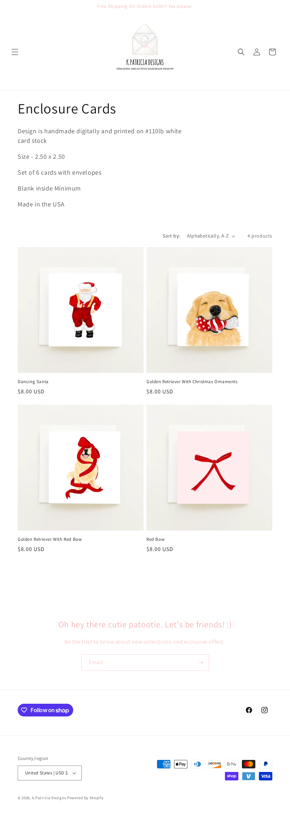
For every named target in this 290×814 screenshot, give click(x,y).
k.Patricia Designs (49, 797)
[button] (15, 52)
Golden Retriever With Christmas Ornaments (192, 382)
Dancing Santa (33, 382)
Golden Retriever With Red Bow (50, 539)
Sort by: (171, 236)
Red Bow (155, 539)
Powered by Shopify (85, 797)
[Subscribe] (200, 662)
